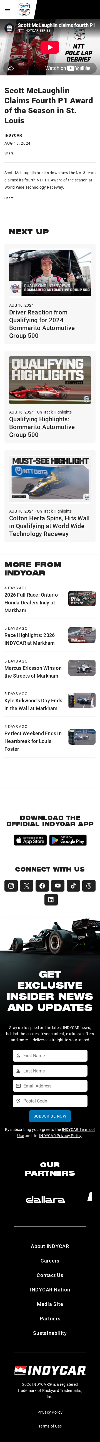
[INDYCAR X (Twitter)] (26, 886)
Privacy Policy (50, 1412)
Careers (50, 1260)
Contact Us (50, 1275)
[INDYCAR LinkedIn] (51, 899)
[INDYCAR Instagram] (11, 886)
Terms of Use (50, 1426)
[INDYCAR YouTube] (57, 886)
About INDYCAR (50, 1246)
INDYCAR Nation (50, 1289)
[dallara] (46, 1199)
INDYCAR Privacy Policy (60, 1135)
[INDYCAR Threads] (89, 886)
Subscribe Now (50, 1116)
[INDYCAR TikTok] (73, 886)
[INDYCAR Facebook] (42, 886)
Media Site (50, 1304)
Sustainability (50, 1333)
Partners (50, 1318)
